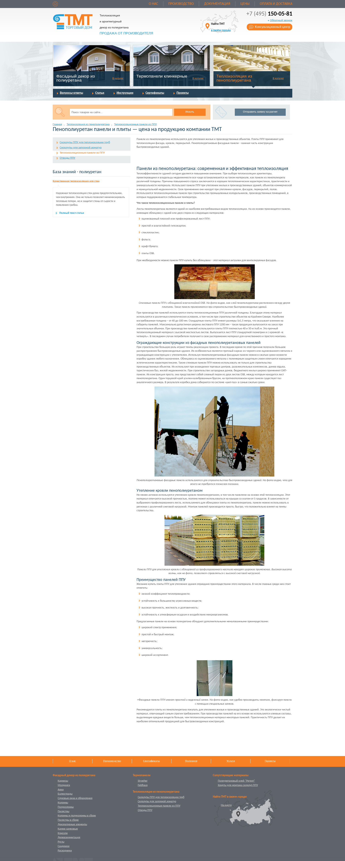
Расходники (65, 850)
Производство (181, 4)
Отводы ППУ (67, 158)
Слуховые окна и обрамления (75, 798)
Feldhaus (143, 785)
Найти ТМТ (221, 27)
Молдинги (64, 785)
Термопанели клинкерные (161, 76)
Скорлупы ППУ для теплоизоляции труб (85, 142)
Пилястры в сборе (68, 820)
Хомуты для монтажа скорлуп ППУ (238, 785)
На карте (226, 805)
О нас (153, 4)
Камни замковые (68, 828)
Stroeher (143, 780)
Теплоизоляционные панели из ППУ (135, 124)
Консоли (63, 833)
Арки (61, 789)
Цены (245, 4)
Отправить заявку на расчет (260, 111)
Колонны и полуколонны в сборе (77, 815)
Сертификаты (155, 93)
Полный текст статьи (71, 213)
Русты (61, 841)
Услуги (231, 761)
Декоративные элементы (72, 824)
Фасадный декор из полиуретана (75, 78)
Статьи (99, 93)
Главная (57, 124)
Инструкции (125, 93)
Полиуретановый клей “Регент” (236, 780)
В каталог (118, 78)
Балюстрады (65, 793)
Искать (189, 111)
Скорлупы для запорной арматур (81, 147)
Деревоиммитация (69, 837)
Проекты (182, 93)
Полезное (191, 761)
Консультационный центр (272, 27)
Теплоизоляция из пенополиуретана (234, 78)
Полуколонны (66, 807)
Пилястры (63, 811)
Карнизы (63, 780)
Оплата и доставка (276, 4)
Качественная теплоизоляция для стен (76, 181)
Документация (217, 4)
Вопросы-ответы (71, 93)
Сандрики (63, 846)
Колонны (63, 802)
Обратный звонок (281, 20)
